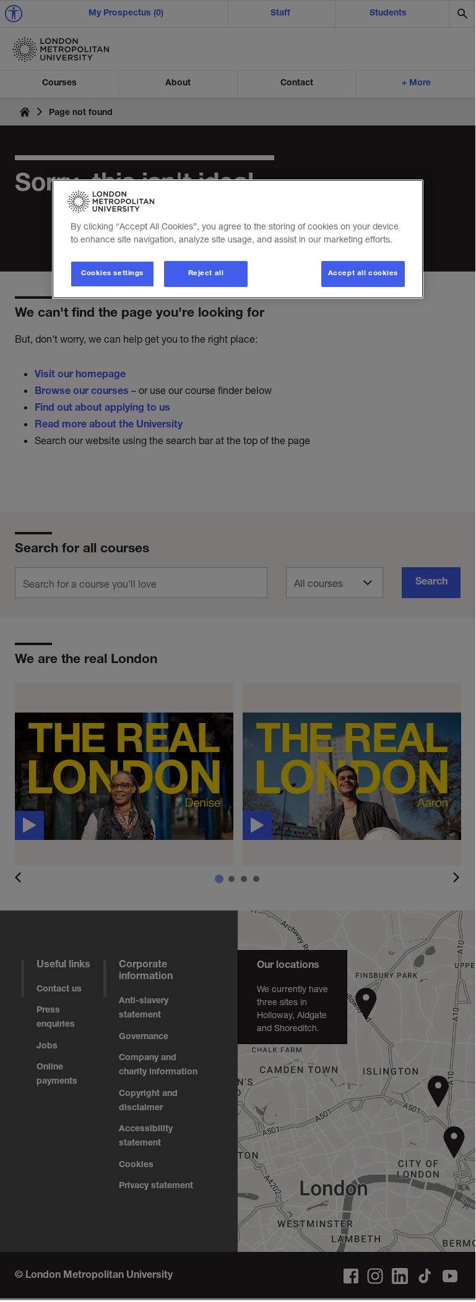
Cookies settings (112, 273)
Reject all (206, 273)
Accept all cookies (363, 273)
